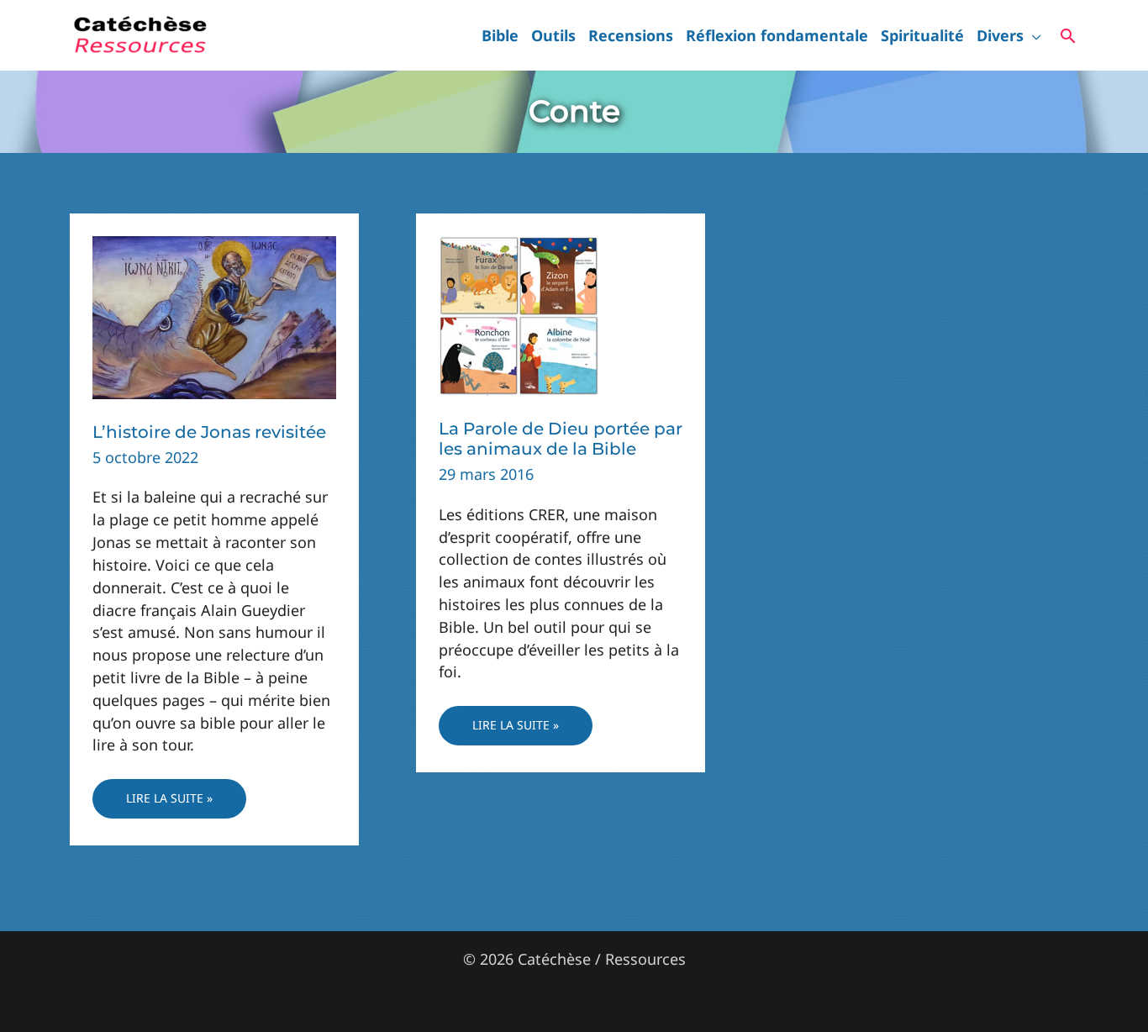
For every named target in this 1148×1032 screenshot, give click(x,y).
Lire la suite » (169, 804)
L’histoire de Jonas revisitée (209, 432)
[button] (1032, 35)
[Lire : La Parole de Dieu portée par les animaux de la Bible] (518, 314)
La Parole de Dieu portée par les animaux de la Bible (560, 439)
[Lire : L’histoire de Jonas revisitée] (214, 316)
